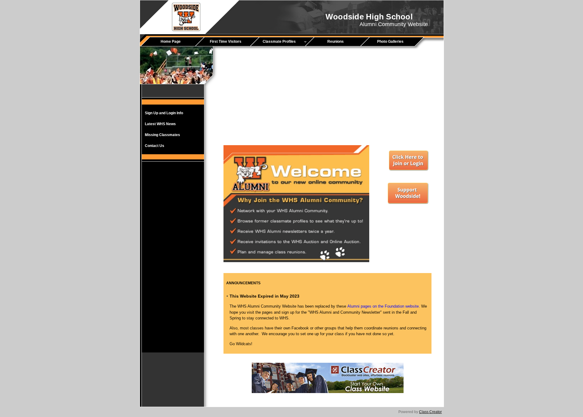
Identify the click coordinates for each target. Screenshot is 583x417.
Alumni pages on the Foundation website (383, 306)
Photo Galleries (390, 41)
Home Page (171, 41)
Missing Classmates (162, 135)
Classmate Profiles (275, 41)
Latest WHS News (160, 124)
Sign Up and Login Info (164, 113)
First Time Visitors (225, 41)
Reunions (335, 41)
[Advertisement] (173, 261)
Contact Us (154, 146)
